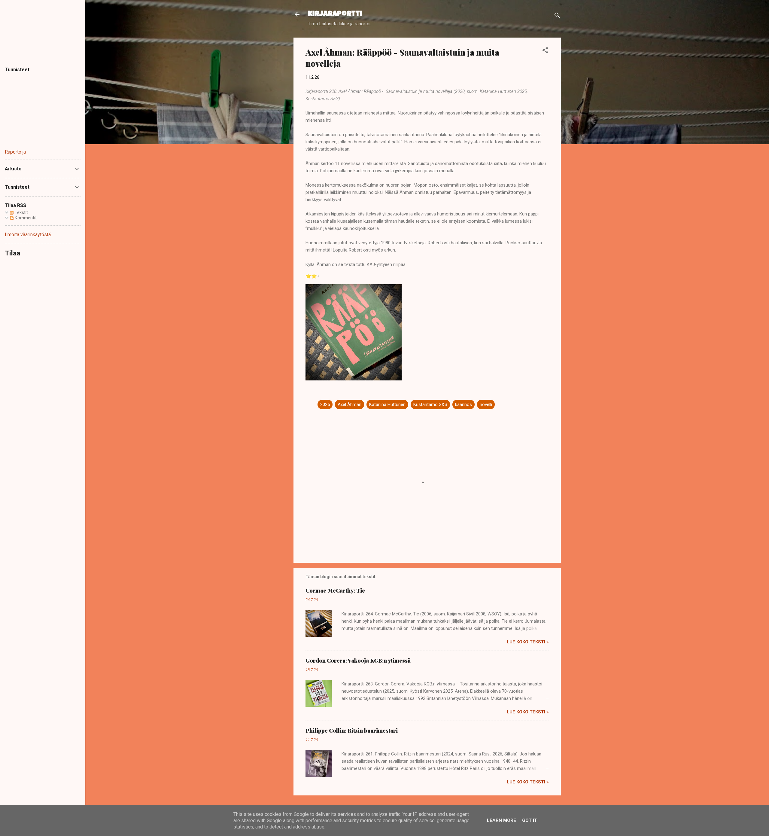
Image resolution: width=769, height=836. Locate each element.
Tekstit (21, 212)
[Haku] (557, 16)
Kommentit (25, 218)
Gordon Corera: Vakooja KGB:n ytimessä (358, 660)
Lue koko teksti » (528, 642)
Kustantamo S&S (430, 404)
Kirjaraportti (335, 14)
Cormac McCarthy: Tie (335, 590)
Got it (529, 820)
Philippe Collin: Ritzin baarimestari (351, 730)
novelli (486, 404)
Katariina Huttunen (387, 404)
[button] (545, 51)
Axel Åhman (349, 404)
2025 (325, 404)
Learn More (501, 820)
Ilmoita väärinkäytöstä (28, 234)
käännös (463, 404)
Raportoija (15, 152)
